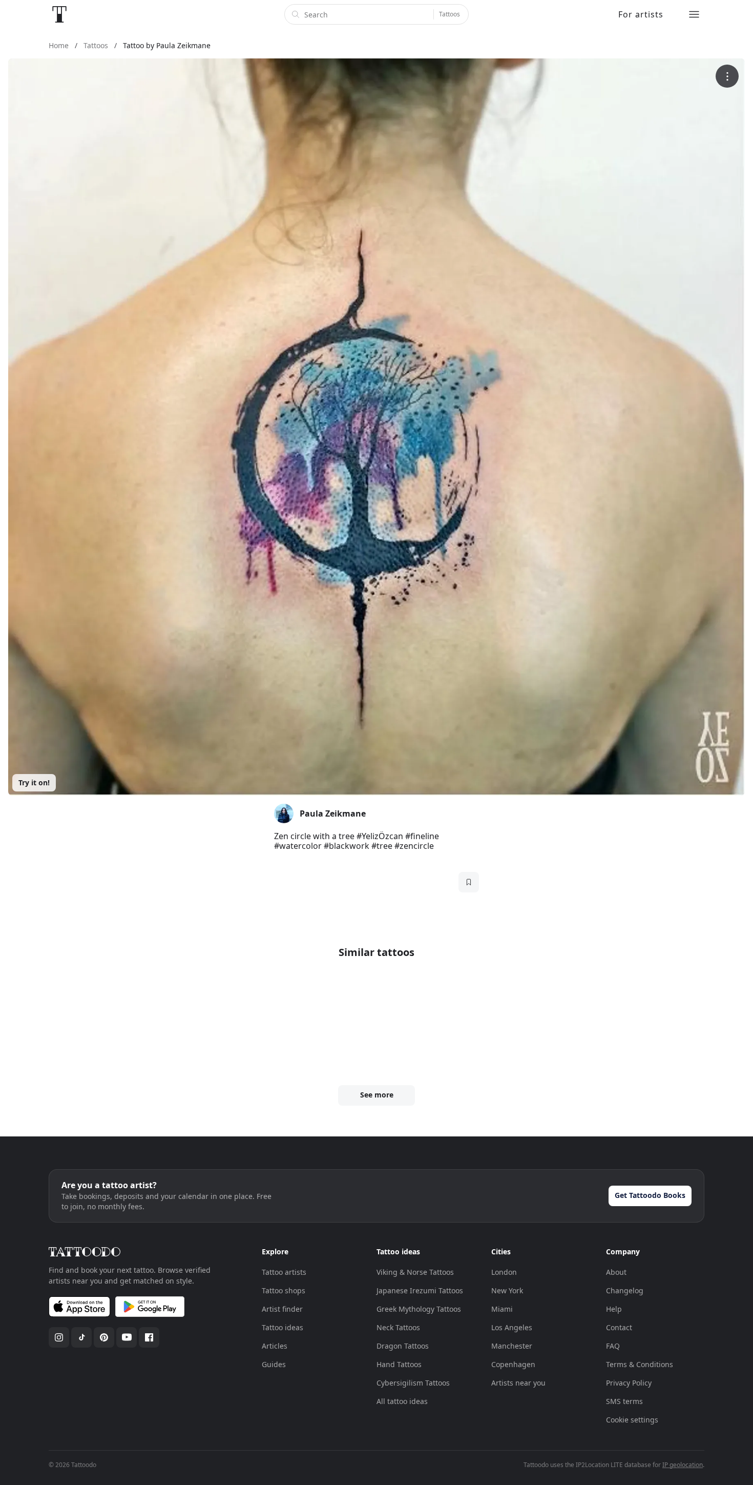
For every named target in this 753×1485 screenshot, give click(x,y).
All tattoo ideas (402, 1401)
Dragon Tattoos (402, 1346)
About (616, 1272)
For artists (640, 14)
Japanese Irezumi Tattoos (419, 1290)
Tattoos (449, 14)
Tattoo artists (284, 1272)
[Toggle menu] (694, 14)
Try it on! (34, 782)
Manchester (511, 1346)
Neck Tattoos (398, 1327)
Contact (619, 1327)
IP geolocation (682, 1464)
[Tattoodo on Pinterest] (104, 1337)
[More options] (727, 76)
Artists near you (518, 1383)
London (504, 1272)
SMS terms (624, 1401)
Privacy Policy (629, 1383)
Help (614, 1309)
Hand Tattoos (399, 1364)
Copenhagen (513, 1364)
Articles (274, 1346)
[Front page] (59, 14)
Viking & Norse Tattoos (415, 1272)
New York (507, 1290)
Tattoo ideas (282, 1327)
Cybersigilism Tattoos (413, 1383)
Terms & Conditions (639, 1364)
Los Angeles (511, 1327)
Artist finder (282, 1309)
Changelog (624, 1290)
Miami (502, 1309)
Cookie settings (632, 1420)
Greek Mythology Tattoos (418, 1309)
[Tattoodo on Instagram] (59, 1337)
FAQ (613, 1346)
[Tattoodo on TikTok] (81, 1337)
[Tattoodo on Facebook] (149, 1337)
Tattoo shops (283, 1290)
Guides (274, 1364)
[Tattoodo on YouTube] (126, 1337)
